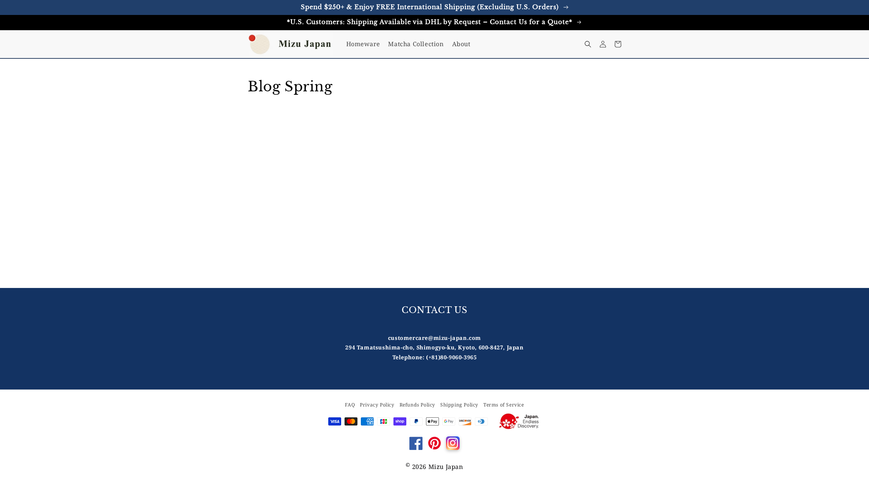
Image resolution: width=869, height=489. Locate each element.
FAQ (350, 405)
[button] (587, 44)
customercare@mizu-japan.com (434, 338)
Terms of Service (503, 404)
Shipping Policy (459, 404)
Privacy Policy (377, 404)
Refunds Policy (417, 404)
